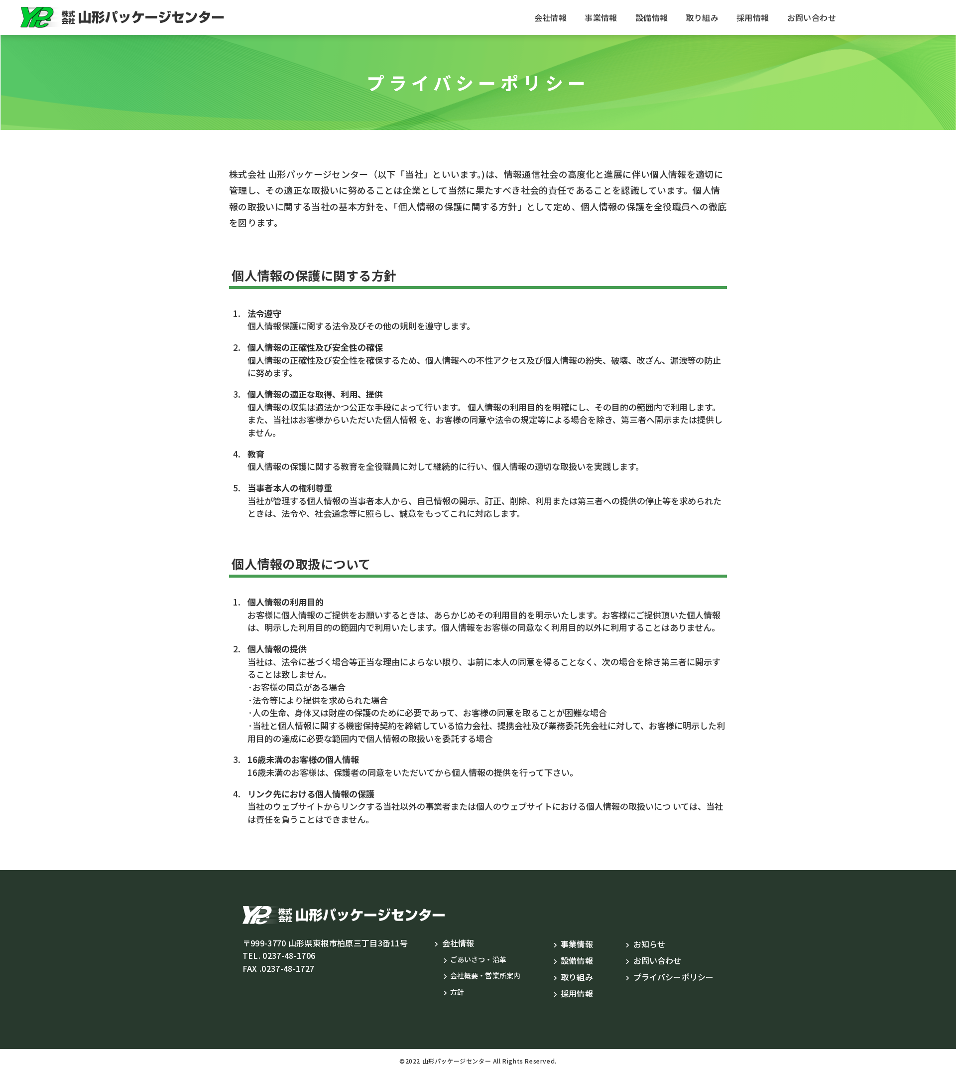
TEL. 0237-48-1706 (278, 955)
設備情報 (651, 17)
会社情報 (550, 17)
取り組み (702, 17)
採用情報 (752, 17)
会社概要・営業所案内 (485, 975)
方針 (457, 992)
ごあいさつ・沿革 (478, 959)
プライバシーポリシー (673, 977)
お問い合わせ (811, 17)
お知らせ (649, 944)
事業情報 (601, 17)
